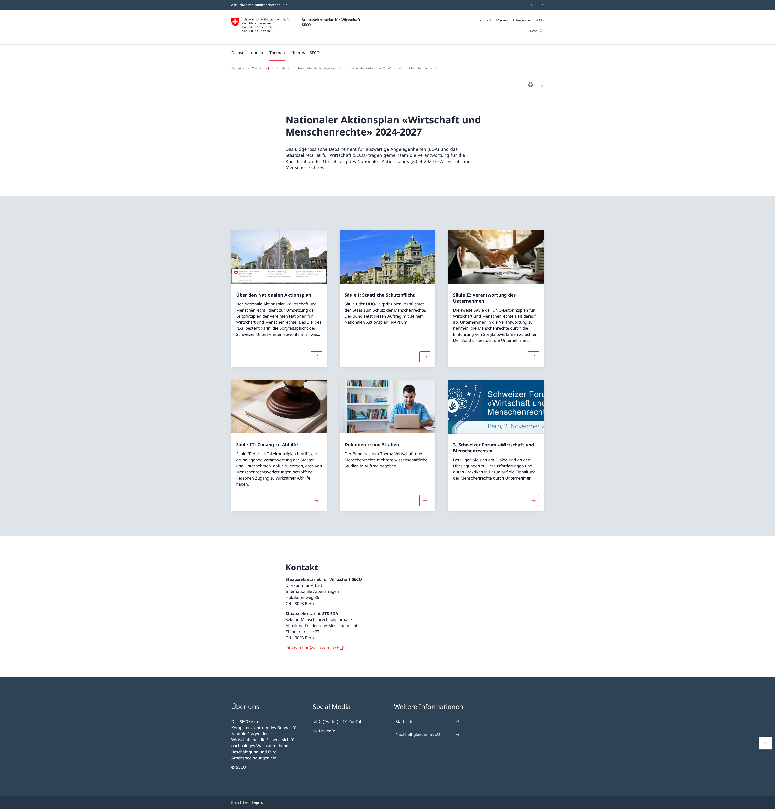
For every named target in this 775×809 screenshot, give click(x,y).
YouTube (357, 721)
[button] (277, 53)
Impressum (260, 802)
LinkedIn (327, 731)
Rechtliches (240, 802)
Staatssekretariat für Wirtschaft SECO (332, 22)
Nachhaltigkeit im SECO (418, 734)
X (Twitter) (328, 721)
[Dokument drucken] (530, 84)
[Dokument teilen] (541, 84)
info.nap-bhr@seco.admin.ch (312, 648)
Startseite (404, 721)
